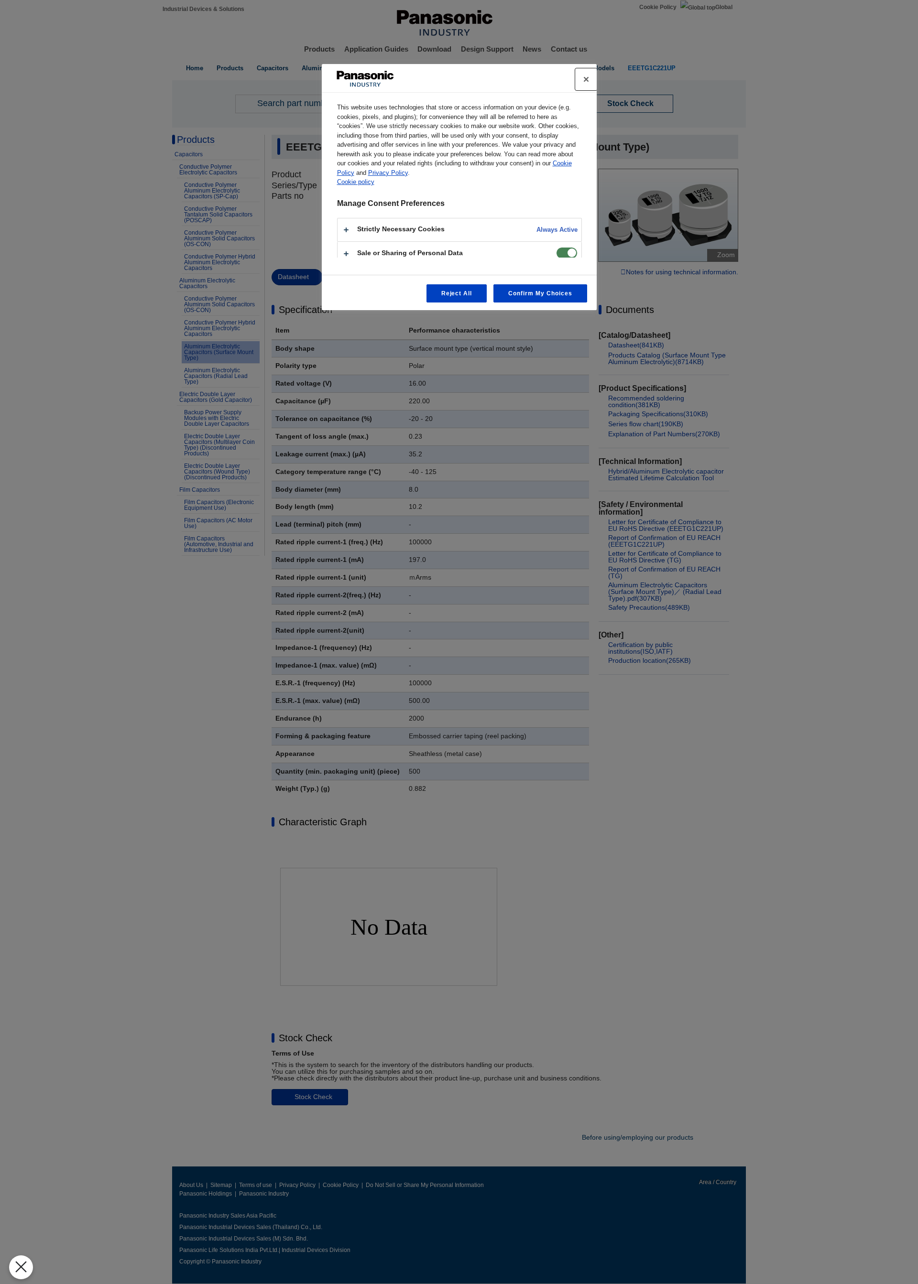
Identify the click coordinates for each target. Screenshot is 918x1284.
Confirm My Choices (540, 293)
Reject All (456, 293)
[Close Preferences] (21, 1267)
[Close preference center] (586, 79)
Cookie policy (355, 181)
